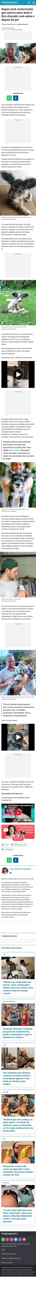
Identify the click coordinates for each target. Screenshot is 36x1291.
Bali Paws (15, 339)
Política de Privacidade (9, 1254)
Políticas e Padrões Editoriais (11, 1258)
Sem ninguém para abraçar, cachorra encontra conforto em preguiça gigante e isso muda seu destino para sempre (16, 1078)
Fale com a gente (6, 1262)
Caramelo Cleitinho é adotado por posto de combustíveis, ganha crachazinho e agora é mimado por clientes (17, 1033)
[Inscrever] (24, 1239)
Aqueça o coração (17, 29)
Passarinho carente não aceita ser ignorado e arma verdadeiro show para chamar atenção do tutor (18, 1170)
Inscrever (18, 839)
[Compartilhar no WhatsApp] (9, 98)
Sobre (3, 1249)
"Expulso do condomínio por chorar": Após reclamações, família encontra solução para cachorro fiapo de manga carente (18, 988)
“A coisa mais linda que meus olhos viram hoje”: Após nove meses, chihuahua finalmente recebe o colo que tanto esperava (17, 1216)
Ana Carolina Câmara (8, 28)
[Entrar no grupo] (3, 1239)
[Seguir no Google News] (7, 1239)
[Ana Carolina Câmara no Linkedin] (10, 873)
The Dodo (15, 450)
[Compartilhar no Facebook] (15, 98)
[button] (29, 2)
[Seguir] (11, 1239)
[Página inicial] (13, 2)
